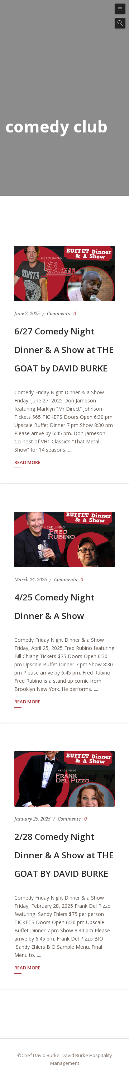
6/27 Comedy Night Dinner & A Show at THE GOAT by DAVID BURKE (64, 349)
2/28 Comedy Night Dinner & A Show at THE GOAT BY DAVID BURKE (64, 855)
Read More (27, 462)
